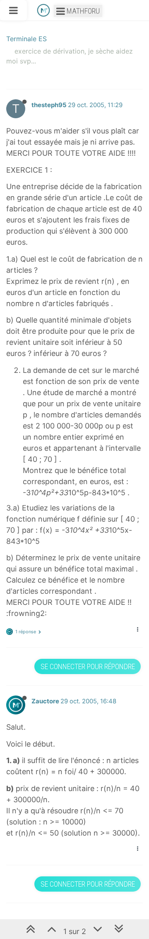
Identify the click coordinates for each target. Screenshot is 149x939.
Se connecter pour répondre (88, 666)
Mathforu (82, 11)
